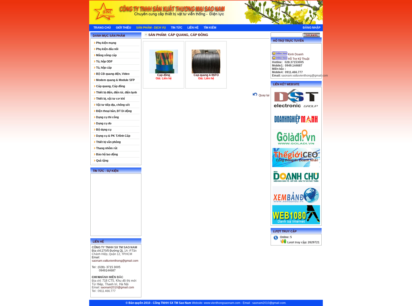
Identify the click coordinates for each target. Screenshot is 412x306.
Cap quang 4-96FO (206, 75)
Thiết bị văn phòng (108, 142)
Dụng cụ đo (103, 123)
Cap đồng (163, 75)
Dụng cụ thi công (107, 117)
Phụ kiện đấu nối (106, 49)
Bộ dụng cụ (103, 129)
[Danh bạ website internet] (296, 223)
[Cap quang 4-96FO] (206, 72)
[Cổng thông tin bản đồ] (296, 204)
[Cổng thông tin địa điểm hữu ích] (296, 147)
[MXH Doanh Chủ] (296, 185)
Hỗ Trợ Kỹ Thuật (298, 59)
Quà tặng (101, 160)
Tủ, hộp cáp (103, 67)
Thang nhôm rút (106, 148)
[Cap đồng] (163, 72)
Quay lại (263, 95)
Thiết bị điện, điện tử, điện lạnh (116, 92)
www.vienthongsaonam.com (222, 303)
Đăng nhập (311, 27)
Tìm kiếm (210, 27)
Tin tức (176, 27)
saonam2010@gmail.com (269, 303)
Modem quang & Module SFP (115, 80)
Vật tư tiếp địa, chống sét (112, 105)
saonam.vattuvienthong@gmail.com (115, 260)
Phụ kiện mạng (105, 43)
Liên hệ (193, 27)
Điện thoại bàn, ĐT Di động (113, 111)
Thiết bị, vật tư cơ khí (110, 98)
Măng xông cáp (106, 55)
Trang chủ (102, 27)
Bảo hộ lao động (106, 154)
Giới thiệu (123, 27)
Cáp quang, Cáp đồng (110, 86)
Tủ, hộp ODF (104, 61)
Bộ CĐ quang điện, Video (112, 74)
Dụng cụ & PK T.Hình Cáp (112, 136)
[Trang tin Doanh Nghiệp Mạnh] (296, 128)
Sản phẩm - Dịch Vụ (151, 27)
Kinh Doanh (295, 54)
